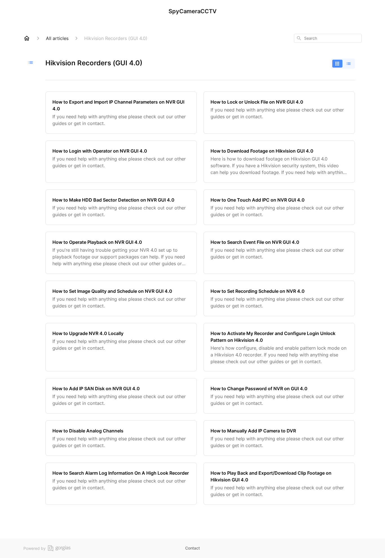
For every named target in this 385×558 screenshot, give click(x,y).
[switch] (343, 64)
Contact (192, 548)
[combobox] (328, 38)
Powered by (34, 548)
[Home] (26, 38)
